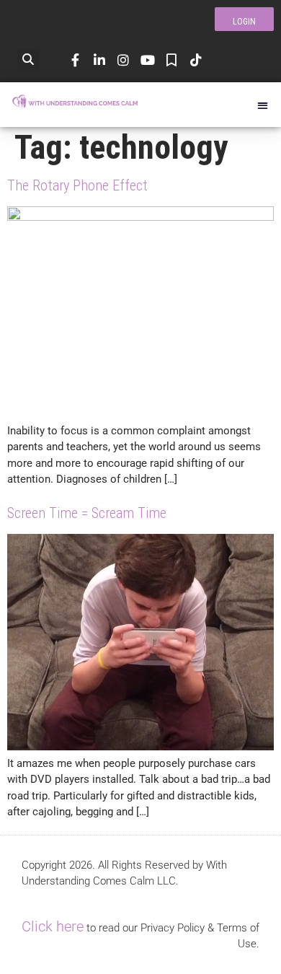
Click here (53, 926)
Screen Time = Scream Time (86, 513)
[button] (28, 60)
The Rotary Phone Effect (77, 185)
